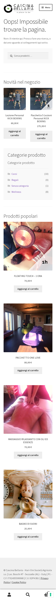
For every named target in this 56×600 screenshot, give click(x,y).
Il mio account (9, 594)
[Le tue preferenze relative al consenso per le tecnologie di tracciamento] (51, 595)
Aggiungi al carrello (15, 133)
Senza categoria (20, 185)
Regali (15, 179)
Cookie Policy (19, 582)
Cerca (28, 594)
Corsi (14, 173)
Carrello (43, 592)
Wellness (16, 191)
